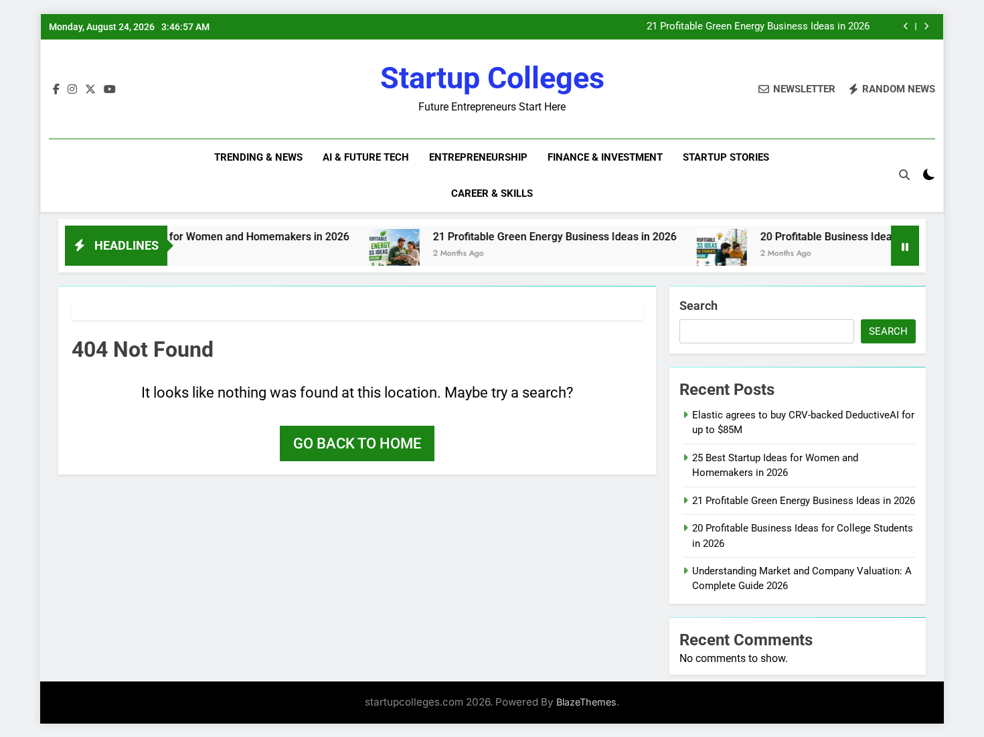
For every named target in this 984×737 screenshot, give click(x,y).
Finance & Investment (605, 157)
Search (698, 306)
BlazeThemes (586, 702)
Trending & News (258, 157)
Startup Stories (726, 157)
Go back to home (357, 443)
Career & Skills (492, 193)
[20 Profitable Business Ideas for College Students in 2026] (705, 254)
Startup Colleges (492, 78)
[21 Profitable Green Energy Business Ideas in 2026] (378, 254)
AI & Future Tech (366, 157)
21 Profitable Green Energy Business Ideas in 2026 (758, 26)
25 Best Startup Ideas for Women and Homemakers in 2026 (189, 236)
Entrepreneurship (478, 157)
